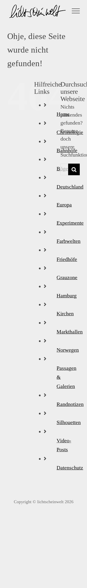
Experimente (70, 223)
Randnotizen (70, 404)
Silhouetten (69, 422)
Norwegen (68, 350)
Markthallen (70, 332)
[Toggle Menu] (75, 10)
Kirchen (65, 313)
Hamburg (67, 296)
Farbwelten (68, 241)
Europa (64, 205)
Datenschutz (70, 468)
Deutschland (70, 187)
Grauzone (67, 277)
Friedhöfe (67, 259)
